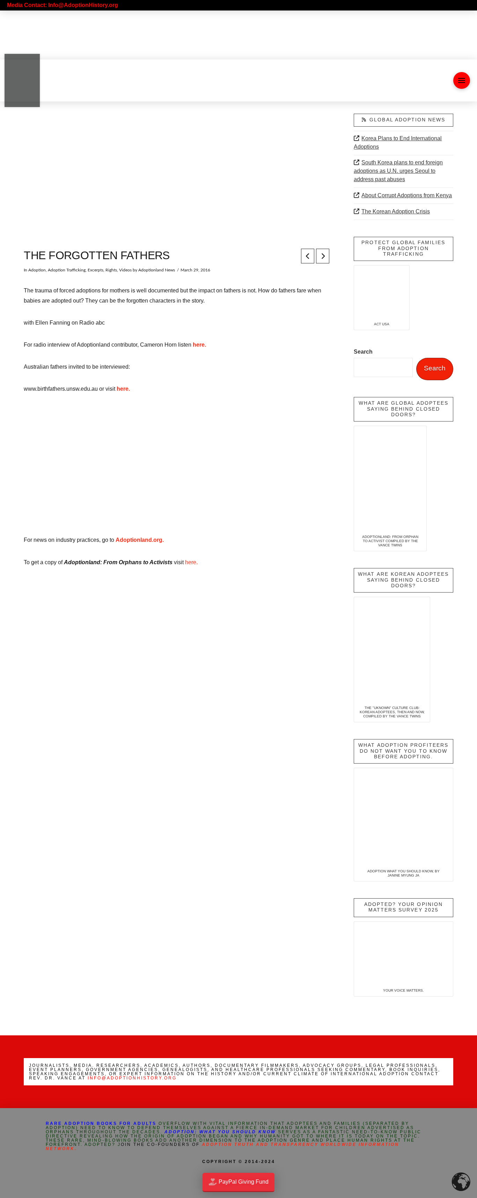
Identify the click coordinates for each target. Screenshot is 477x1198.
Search (363, 352)
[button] (461, 80)
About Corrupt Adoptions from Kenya (406, 195)
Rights (111, 270)
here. (199, 345)
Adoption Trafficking (67, 270)
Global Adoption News (407, 119)
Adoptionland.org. (140, 540)
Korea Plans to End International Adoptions (398, 142)
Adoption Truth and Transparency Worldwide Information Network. (222, 1146)
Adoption (37, 270)
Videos (125, 270)
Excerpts (95, 270)
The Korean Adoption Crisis (395, 211)
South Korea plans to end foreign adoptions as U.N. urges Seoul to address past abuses (398, 171)
